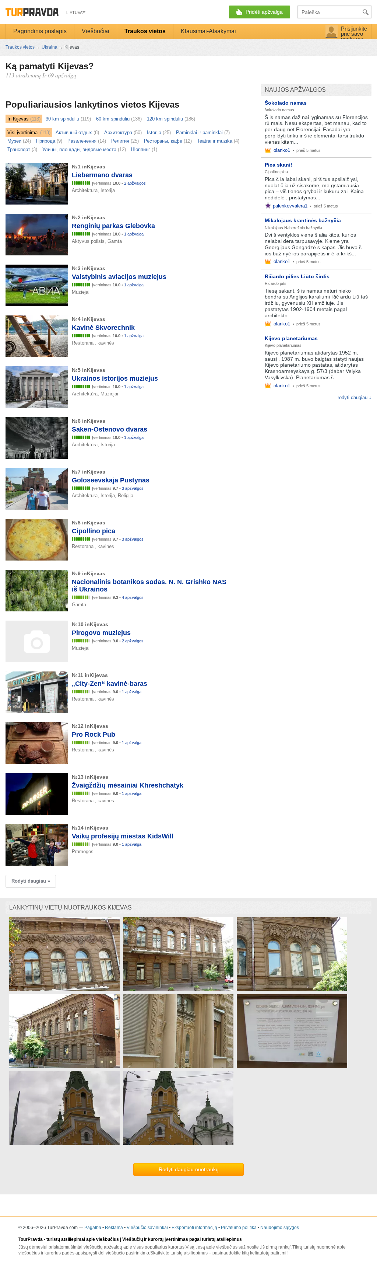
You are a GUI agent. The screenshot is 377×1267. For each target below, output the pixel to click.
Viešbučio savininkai (147, 1227)
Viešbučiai (95, 31)
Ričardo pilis (275, 283)
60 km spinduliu (113, 119)
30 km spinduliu (62, 119)
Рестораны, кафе (163, 141)
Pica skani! (278, 165)
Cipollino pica (276, 172)
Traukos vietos (145, 31)
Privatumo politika (239, 1227)
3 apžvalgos (133, 488)
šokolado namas (279, 110)
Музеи (14, 141)
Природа (45, 141)
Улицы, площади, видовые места (79, 149)
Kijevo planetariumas (291, 338)
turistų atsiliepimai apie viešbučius (82, 1239)
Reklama (114, 1227)
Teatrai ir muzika (214, 141)
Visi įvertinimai (23, 132)
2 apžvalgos (135, 183)
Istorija (154, 132)
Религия (120, 141)
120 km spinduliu (165, 119)
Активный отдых (74, 132)
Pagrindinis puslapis (40, 31)
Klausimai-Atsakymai (208, 31)
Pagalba (92, 1227)
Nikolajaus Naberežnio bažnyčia (293, 228)
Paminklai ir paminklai (199, 132)
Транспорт (18, 149)
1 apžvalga (134, 234)
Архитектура (118, 132)
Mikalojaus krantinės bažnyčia (303, 220)
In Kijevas (18, 119)
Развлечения (81, 141)
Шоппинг (140, 149)
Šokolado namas (286, 103)
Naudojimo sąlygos (279, 1227)
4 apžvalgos (133, 597)
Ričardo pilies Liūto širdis (297, 276)
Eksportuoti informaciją (194, 1227)
